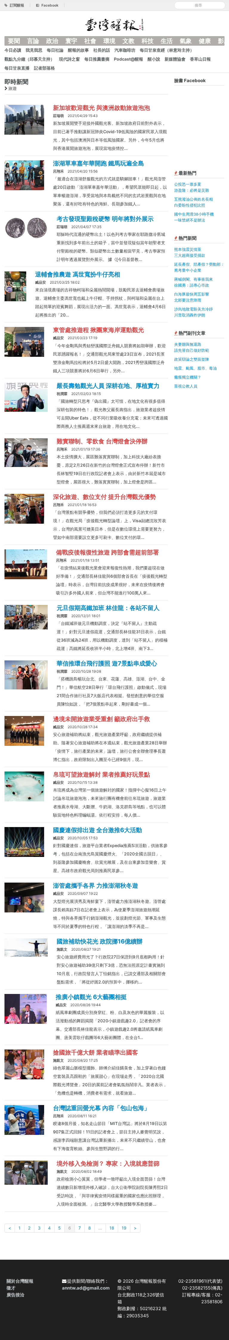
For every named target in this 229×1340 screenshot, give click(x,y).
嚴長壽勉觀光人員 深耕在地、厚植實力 (108, 385)
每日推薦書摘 (96, 59)
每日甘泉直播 (17, 67)
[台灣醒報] (114, 23)
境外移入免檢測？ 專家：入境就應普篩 (108, 1163)
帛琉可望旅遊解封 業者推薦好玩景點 (101, 774)
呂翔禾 (58, 171)
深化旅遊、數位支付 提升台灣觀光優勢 (104, 496)
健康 (205, 40)
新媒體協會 (175, 59)
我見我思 (34, 50)
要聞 (14, 40)
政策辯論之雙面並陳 (191, 359)
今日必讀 (12, 50)
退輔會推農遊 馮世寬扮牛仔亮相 (77, 274)
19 (124, 1227)
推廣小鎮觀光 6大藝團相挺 (91, 997)
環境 (109, 40)
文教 (128, 40)
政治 (52, 40)
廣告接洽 (15, 1295)
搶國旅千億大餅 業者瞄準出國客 (95, 1052)
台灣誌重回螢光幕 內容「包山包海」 (101, 1108)
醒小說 (154, 59)
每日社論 (55, 50)
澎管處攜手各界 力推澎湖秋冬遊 (95, 885)
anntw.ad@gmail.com (86, 1288)
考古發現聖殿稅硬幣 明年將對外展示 (105, 218)
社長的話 (101, 50)
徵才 (11, 1288)
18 (111, 1227)
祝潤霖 (62, 393)
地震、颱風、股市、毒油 (195, 368)
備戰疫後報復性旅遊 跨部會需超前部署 (107, 552)
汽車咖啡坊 (124, 50)
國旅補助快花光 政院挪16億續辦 (100, 941)
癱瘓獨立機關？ (187, 377)
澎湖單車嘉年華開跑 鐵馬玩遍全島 (98, 163)
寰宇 (71, 40)
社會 (90, 40)
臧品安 (40, 282)
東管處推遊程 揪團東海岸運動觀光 (98, 330)
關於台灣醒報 (20, 1281)
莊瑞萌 (58, 115)
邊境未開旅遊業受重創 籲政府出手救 (101, 719)
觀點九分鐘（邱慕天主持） (29, 59)
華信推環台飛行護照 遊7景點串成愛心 (107, 663)
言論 (33, 40)
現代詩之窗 (69, 59)
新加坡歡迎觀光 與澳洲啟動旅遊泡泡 (101, 107)
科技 (148, 40)
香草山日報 (200, 59)
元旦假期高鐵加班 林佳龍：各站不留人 (108, 607)
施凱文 (62, 949)
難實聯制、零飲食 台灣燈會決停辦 (102, 441)
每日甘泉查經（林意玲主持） (167, 50)
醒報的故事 (78, 50)
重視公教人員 (185, 386)
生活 (167, 40)
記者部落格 (44, 67)
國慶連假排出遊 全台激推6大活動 (97, 830)
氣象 (186, 40)
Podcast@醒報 (128, 59)
